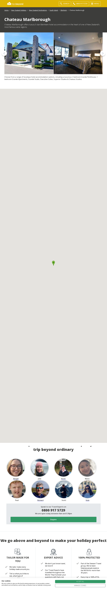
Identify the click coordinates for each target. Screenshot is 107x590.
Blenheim (64, 10)
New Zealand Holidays (18, 10)
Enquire (53, 519)
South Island (54, 10)
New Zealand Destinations (38, 10)
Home (6, 10)
